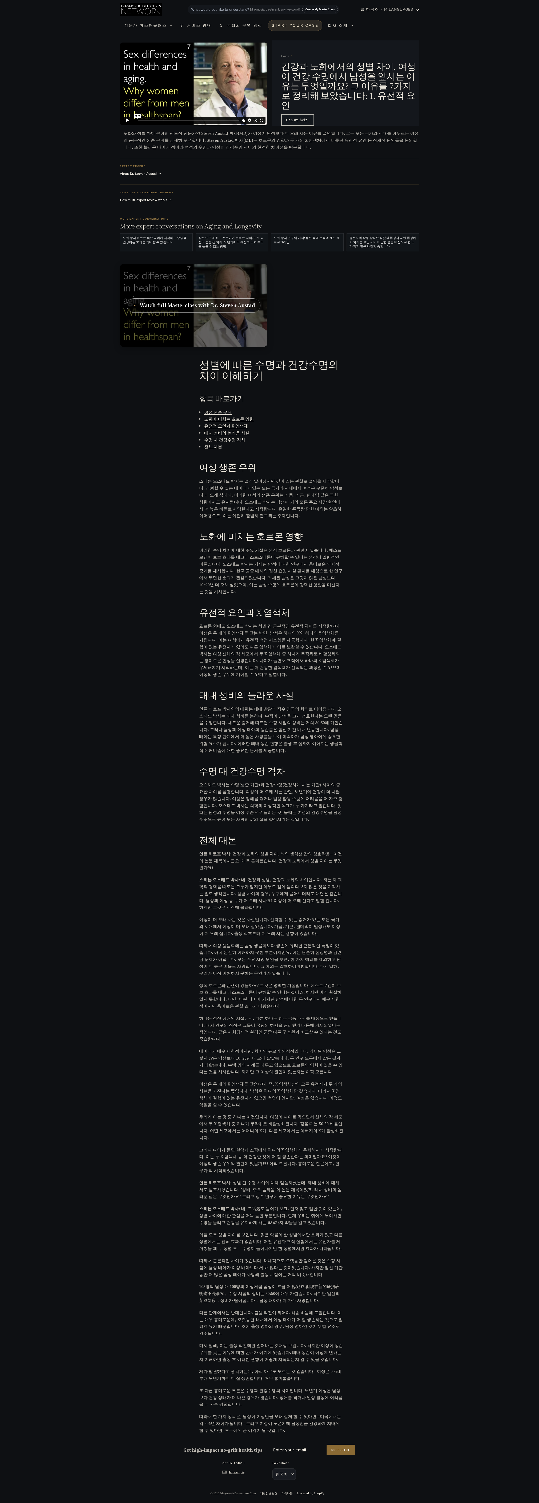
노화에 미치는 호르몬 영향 (229, 419)
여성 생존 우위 (218, 412)
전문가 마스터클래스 (146, 25)
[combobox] (263, 9)
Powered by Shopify (310, 1493)
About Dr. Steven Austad (140, 174)
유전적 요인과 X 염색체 (226, 426)
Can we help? (297, 120)
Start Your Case (295, 25)
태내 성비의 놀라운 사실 (226, 433)
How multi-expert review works (146, 200)
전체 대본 (213, 447)
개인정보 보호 (268, 1493)
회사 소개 (339, 25)
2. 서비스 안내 (196, 25)
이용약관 (287, 1493)
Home (285, 56)
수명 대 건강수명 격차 (224, 440)
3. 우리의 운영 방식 (241, 25)
